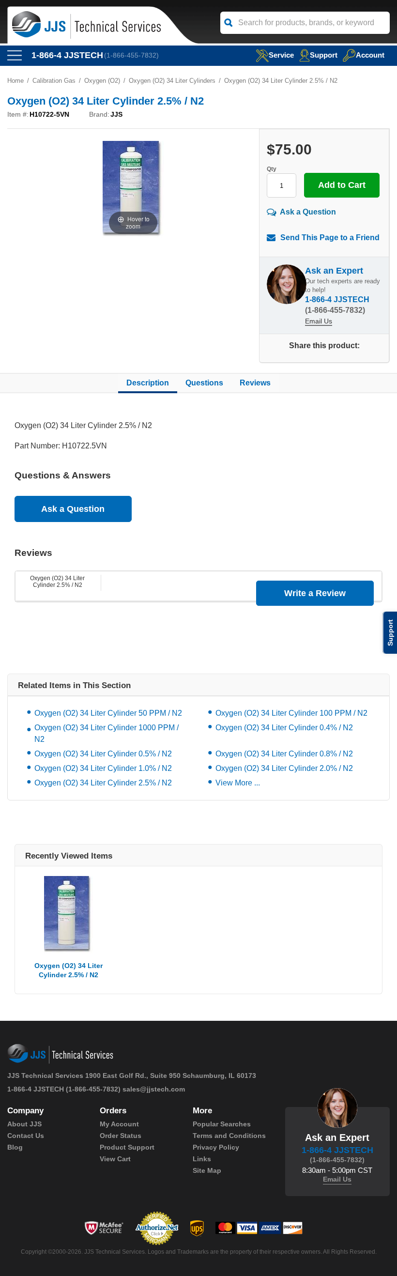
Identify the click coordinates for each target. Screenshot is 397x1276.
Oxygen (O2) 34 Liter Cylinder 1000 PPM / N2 (106, 733)
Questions (204, 383)
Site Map (207, 1170)
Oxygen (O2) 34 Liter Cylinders (172, 80)
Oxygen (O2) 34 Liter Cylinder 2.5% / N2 (57, 581)
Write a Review (315, 593)
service (281, 55)
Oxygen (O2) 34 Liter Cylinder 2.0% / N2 (284, 768)
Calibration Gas (54, 80)
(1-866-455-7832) (131, 55)
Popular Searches (222, 1124)
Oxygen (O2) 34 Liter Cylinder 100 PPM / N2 (291, 713)
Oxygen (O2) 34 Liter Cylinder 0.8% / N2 (284, 754)
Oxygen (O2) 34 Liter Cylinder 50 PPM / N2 (108, 713)
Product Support (127, 1147)
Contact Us (25, 1135)
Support (323, 55)
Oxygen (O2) (102, 80)
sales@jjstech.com (153, 1089)
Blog (15, 1147)
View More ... (237, 783)
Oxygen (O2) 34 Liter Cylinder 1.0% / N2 (103, 768)
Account (370, 55)
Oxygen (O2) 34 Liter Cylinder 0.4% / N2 (284, 727)
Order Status (120, 1135)
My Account (119, 1124)
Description (147, 383)
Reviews (255, 383)
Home (15, 80)
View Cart (115, 1159)
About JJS (24, 1124)
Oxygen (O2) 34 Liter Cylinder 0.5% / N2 (103, 754)
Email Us (318, 321)
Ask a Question (308, 212)
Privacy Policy (216, 1147)
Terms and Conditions (229, 1135)
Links (202, 1159)
